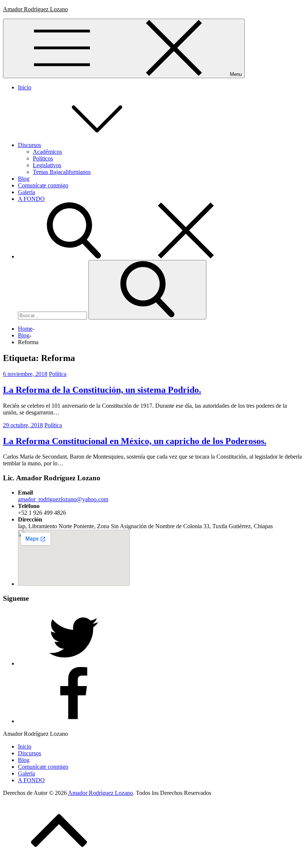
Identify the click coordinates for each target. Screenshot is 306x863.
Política (57, 374)
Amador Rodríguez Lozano (35, 9)
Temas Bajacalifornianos (62, 172)
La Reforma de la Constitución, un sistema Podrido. (102, 390)
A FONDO (31, 199)
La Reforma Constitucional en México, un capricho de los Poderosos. (134, 441)
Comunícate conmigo (43, 185)
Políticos (43, 158)
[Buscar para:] (53, 315)
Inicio (24, 87)
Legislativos (47, 165)
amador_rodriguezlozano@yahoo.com (63, 499)
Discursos (29, 145)
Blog (23, 178)
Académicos (47, 152)
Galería (26, 192)
